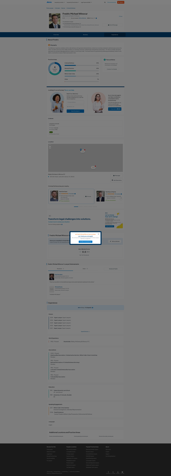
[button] (85, 242)
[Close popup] (98, 234)
